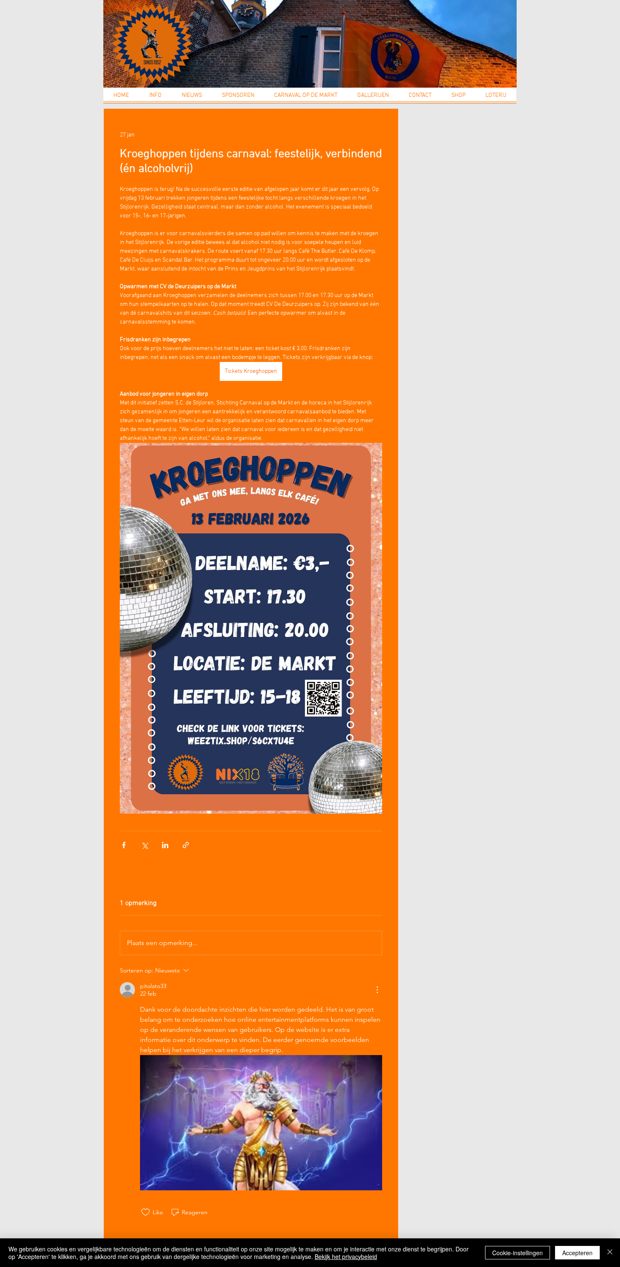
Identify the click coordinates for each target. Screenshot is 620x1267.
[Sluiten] (610, 1252)
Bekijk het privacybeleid (346, 1256)
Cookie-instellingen (517, 1252)
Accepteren (577, 1252)
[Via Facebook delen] (124, 845)
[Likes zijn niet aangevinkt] (145, 1212)
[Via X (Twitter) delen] (144, 845)
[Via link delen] (186, 845)
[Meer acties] (377, 990)
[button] (155, 98)
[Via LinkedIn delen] (165, 845)
